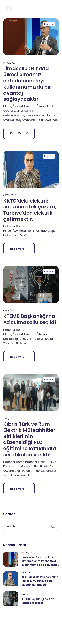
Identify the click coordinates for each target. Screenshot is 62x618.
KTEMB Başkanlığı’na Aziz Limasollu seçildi (29, 319)
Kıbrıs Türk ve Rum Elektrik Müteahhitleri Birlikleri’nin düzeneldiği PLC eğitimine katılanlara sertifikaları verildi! (30, 439)
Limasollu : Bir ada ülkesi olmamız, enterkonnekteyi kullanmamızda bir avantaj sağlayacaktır (27, 84)
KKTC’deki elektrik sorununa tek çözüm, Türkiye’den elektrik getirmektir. (29, 210)
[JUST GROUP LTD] (19, 9)
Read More (17, 133)
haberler (49, 24)
